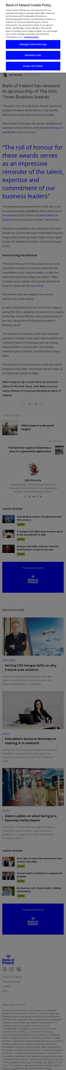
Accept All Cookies (33, 65)
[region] (33, 36)
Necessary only (33, 55)
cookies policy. (31, 37)
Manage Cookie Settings (33, 44)
